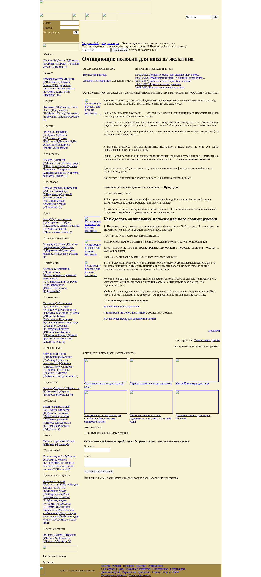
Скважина (52, 319)
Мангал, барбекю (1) (55, 441)
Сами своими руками (207, 340)
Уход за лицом (110, 43)
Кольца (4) (53, 391)
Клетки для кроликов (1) (60, 246)
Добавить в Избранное (97, 80)
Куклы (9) (53, 135)
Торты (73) (53, 503)
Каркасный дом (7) (57, 335)
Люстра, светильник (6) (56, 362)
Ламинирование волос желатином (124, 312)
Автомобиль (155, 565)
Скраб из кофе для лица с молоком (151, 383)
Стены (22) (54, 91)
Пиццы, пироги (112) (56, 508)
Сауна (50, 322)
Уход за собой (90, 43)
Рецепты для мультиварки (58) (59, 515)
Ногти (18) (63, 469)
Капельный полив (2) (59, 231)
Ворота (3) (52, 316)
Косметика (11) (56, 462)
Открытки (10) (52, 106)
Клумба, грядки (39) (55, 187)
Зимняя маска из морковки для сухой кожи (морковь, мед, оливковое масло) (102, 418)
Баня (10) (48, 219)
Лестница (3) (50, 303)
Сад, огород (108, 568)
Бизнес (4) (52, 538)
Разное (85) (54, 506)
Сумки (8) (52, 372)
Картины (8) (50, 353)
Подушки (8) (53, 356)
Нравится (214, 330)
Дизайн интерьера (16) (56, 93)
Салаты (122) (55, 484)
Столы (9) (52, 63)
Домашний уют (110, 572)
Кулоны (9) (66, 394)
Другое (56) (53, 291)
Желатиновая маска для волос (122, 306)
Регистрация (51, 32)
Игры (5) (51, 444)
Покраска (52, 166)
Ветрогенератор (57, 275)
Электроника (160, 568)
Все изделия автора (95, 74)
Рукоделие (144, 572)
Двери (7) (63, 60)
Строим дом (177, 568)
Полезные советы (140, 575)
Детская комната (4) (55, 78)
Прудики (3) (53, 194)
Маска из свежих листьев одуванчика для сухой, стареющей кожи (150, 418)
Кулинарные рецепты (114, 575)
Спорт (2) (65, 541)
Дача (120, 568)
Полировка (50, 169)
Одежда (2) (49, 534)
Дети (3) (61, 534)
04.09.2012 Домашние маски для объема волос (163, 81)
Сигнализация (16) (58, 281)
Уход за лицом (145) (55, 456)
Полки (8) (61, 66)
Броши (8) (53, 394)
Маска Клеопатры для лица (192, 383)
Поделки (141, 565)
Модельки (62, 147)
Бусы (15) (62, 388)
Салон (73, 166)
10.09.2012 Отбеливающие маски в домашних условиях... (170, 77)
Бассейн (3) (61, 322)
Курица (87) (56, 494)
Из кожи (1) (66, 141)
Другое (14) (53, 429)
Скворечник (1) (55, 222)
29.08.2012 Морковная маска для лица (158, 84)
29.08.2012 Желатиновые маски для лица (159, 87)
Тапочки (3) (53, 369)
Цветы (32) (49, 131)
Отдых (156, 572)
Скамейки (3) (54, 207)
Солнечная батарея (57, 306)
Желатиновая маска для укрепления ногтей (130, 318)
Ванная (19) (53, 82)
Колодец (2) (53, 225)
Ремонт (116, 565)
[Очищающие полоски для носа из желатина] (93, 113)
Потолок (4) (62, 88)
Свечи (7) (53, 141)
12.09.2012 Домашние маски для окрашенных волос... (167, 74)
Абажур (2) (52, 360)
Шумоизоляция (55, 172)
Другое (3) (61, 175)
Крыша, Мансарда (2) (59, 312)
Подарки (128, 565)
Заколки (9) (49, 388)
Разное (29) (52, 541)
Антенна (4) (50, 268)
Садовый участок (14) (57, 196)
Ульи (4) (64, 244)
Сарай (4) (51, 325)
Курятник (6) (54, 250)
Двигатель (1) (54, 163)
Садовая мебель (55, 200)
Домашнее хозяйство (137, 568)
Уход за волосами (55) (59, 458)
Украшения (129, 572)
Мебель (105, 565)
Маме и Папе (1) (57, 113)
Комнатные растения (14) (62, 376)
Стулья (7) (64, 63)
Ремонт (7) (49, 159)
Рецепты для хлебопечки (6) (58, 511)
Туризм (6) (63, 444)
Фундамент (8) (52, 309)
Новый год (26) (56, 116)
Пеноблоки (53, 332)
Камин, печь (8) (55, 341)
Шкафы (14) (50, 60)
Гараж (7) (64, 166)
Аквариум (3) (51, 244)
